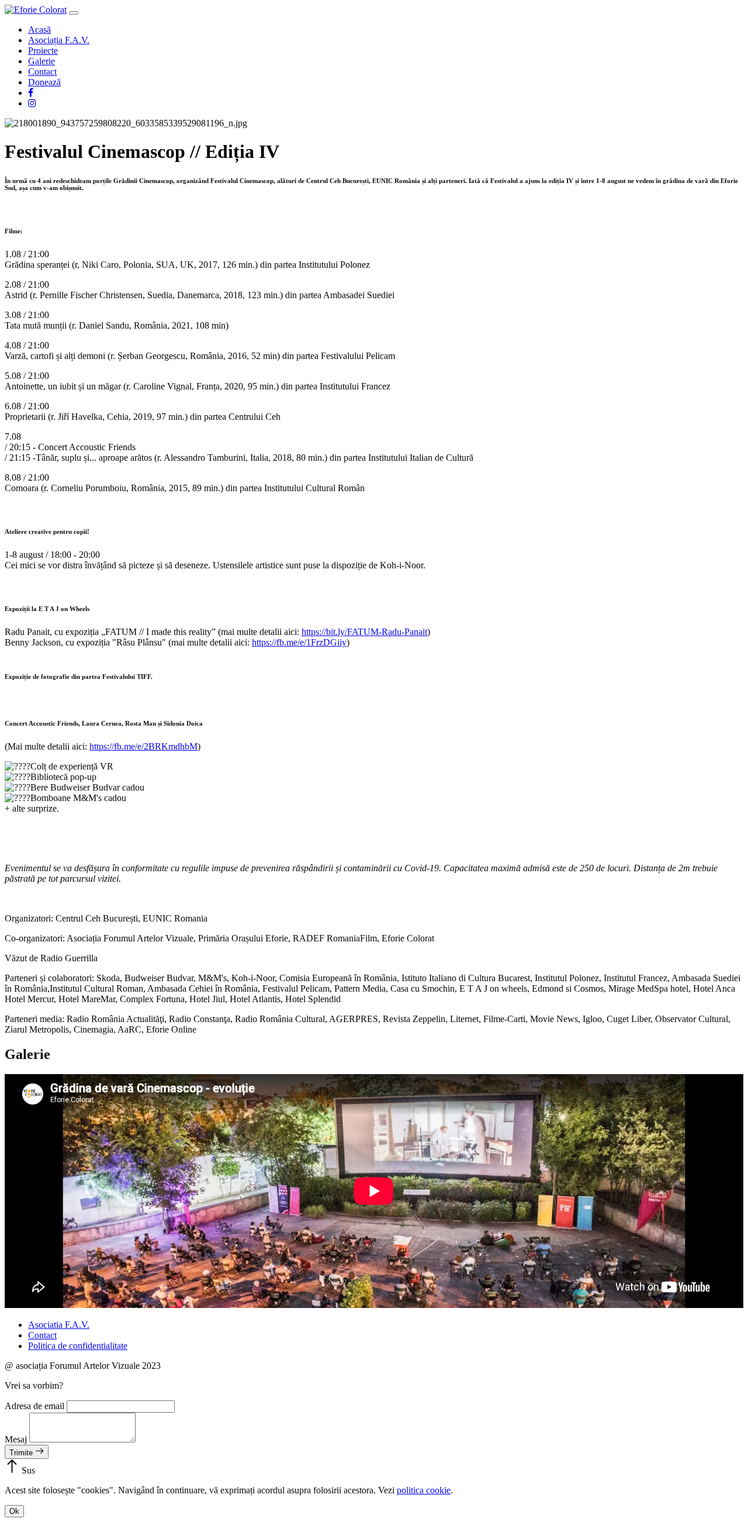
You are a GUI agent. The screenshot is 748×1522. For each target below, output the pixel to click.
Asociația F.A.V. (58, 40)
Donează (44, 82)
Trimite (22, 1452)
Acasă (39, 29)
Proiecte (43, 51)
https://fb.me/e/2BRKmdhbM (143, 746)
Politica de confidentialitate (77, 1346)
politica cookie (424, 1490)
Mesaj (16, 1439)
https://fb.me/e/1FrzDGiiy (299, 642)
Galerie (41, 61)
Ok (14, 1511)
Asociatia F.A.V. (58, 1325)
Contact (42, 72)
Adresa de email (34, 1406)
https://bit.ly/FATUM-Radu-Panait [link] (364, 632)
